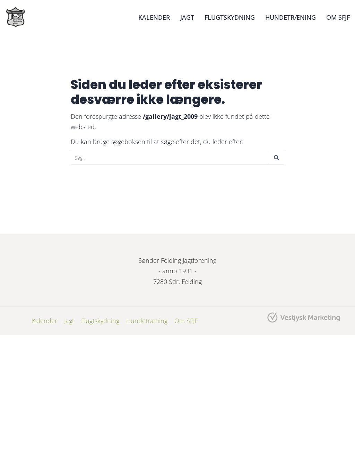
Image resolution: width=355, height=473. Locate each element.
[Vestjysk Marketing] (304, 317)
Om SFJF (338, 17)
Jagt (187, 17)
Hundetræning (290, 17)
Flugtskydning (230, 17)
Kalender (154, 17)
